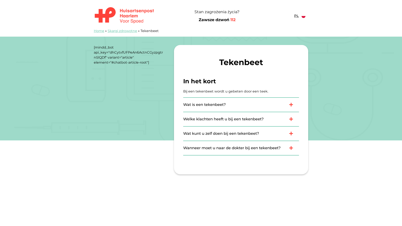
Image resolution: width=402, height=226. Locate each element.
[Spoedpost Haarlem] (131, 16)
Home (99, 31)
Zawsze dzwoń (217, 19)
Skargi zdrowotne (122, 31)
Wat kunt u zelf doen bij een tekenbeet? (221, 133)
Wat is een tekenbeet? (204, 104)
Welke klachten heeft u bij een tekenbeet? (223, 119)
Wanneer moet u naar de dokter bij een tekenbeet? (232, 148)
